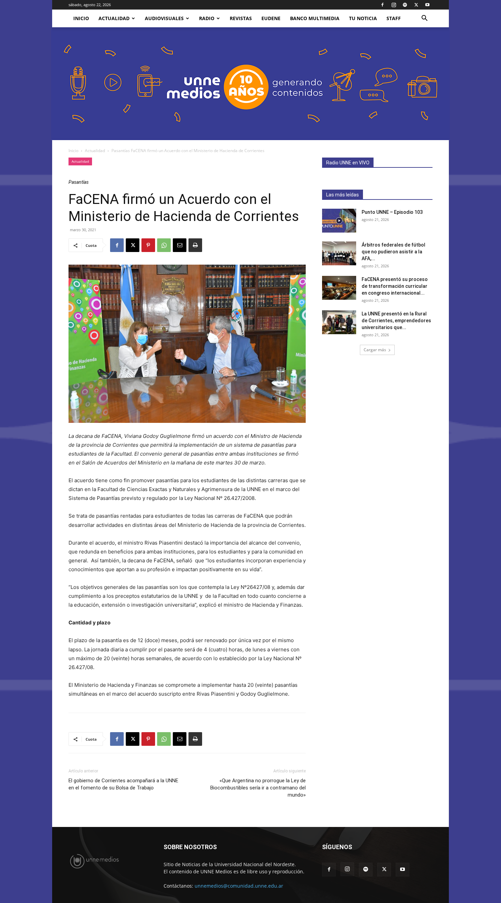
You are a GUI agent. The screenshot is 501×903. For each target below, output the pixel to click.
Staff (393, 18)
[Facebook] (382, 5)
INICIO (81, 18)
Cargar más (375, 350)
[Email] (179, 245)
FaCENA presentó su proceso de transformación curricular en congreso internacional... (395, 286)
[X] (416, 5)
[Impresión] (195, 245)
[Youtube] (427, 5)
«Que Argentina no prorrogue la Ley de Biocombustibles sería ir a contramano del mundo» (258, 788)
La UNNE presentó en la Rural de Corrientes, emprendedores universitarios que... (396, 320)
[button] (424, 19)
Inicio (73, 150)
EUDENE (270, 18)
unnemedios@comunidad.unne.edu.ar (239, 886)
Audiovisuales (164, 18)
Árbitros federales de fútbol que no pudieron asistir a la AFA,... (393, 251)
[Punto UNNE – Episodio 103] (339, 221)
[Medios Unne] (250, 83)
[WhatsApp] (164, 245)
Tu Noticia (363, 18)
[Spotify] (405, 5)
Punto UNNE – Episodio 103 (392, 212)
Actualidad (114, 18)
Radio (206, 18)
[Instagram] (394, 5)
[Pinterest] (148, 245)
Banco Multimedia (314, 18)
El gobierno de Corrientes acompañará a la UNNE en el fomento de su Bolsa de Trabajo (123, 784)
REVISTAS (241, 18)
